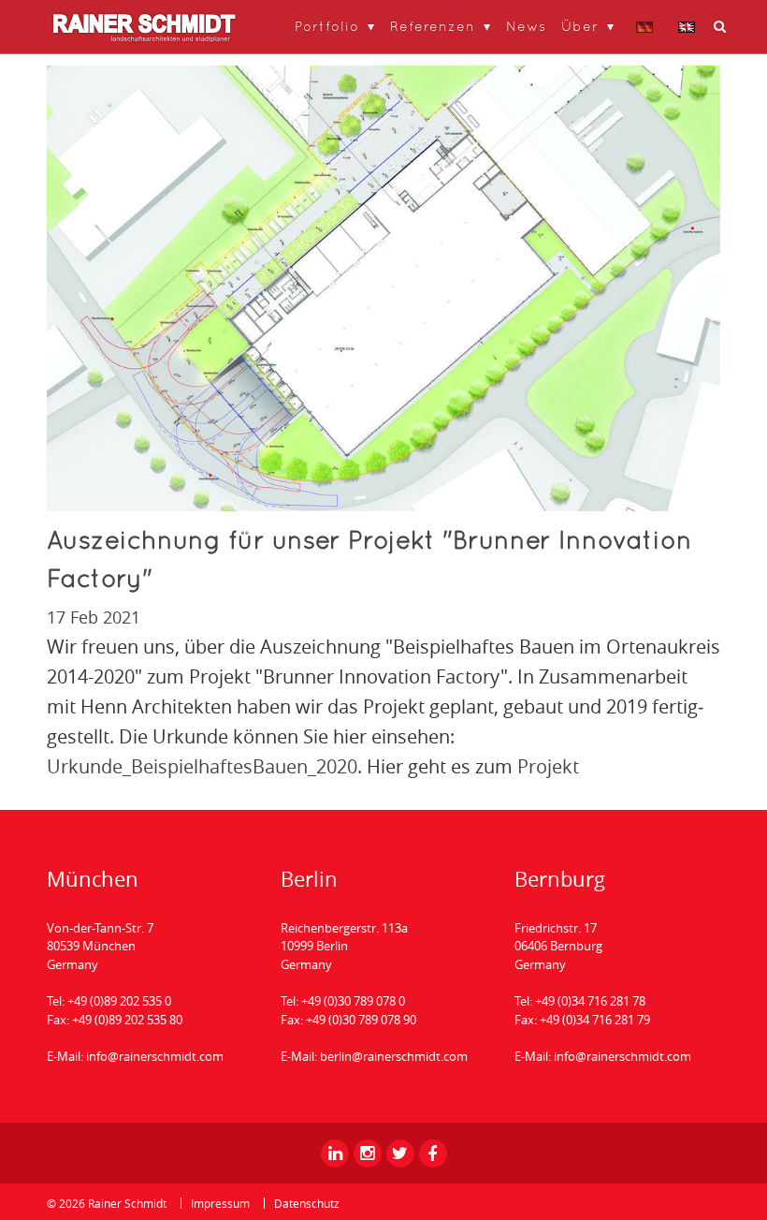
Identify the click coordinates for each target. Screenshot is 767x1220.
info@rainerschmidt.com (155, 1056)
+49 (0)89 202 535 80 (127, 1019)
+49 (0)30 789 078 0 (353, 1000)
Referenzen (432, 26)
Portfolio (327, 26)
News (526, 26)
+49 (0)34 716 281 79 (595, 1019)
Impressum (220, 1203)
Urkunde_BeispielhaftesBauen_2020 (202, 766)
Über (580, 26)
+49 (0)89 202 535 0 (119, 1000)
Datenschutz (307, 1203)
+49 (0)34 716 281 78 (590, 1000)
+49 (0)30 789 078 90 (361, 1019)
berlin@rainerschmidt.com (394, 1056)
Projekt (548, 766)
